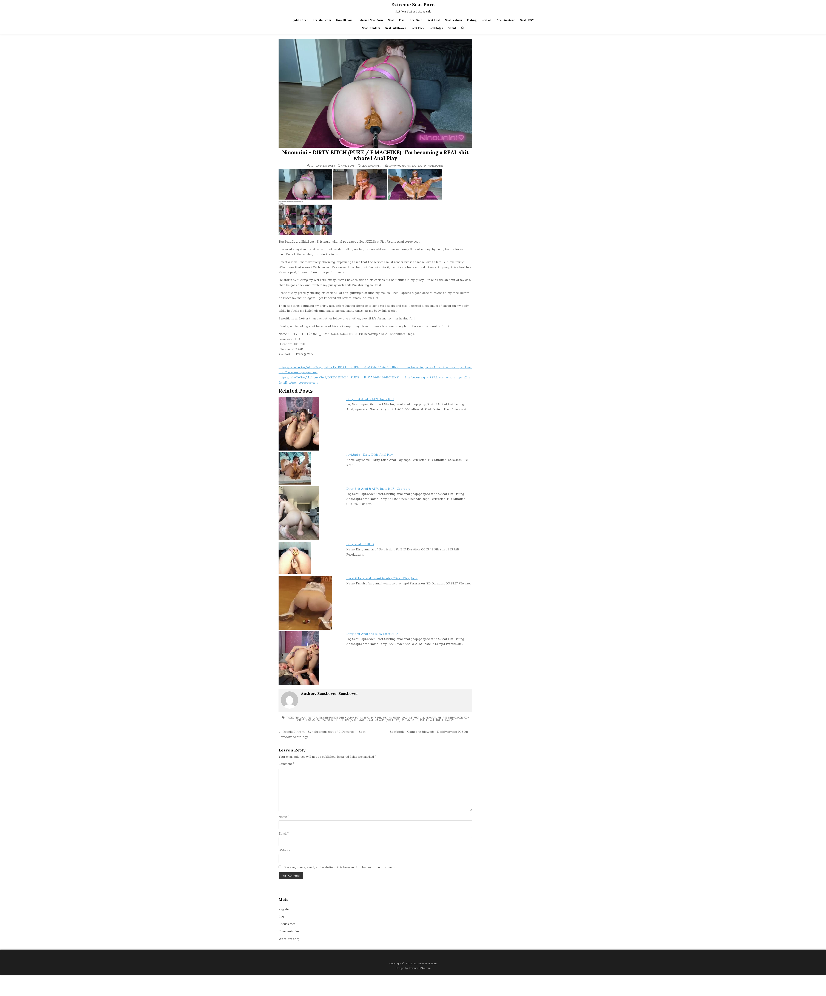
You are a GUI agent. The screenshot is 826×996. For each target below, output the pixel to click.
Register (284, 909)
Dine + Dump (346, 717)
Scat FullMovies (395, 28)
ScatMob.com (322, 20)
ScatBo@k (436, 28)
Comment (286, 764)
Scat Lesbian (453, 20)
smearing (380, 720)
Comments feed (289, 931)
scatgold (327, 720)
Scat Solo (416, 20)
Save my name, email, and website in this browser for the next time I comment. (340, 867)
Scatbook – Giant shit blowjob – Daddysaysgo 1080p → (431, 731)
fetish (397, 717)
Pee (439, 717)
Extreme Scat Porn (413, 5)
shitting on (358, 720)
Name (284, 817)
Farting (387, 717)
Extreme (376, 717)
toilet (414, 720)
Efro (366, 717)
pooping (310, 720)
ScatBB (439, 165)
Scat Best (433, 20)
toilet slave (427, 720)
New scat (430, 717)
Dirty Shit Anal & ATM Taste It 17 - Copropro (378, 488)
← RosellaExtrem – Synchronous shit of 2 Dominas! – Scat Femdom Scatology (322, 734)
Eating (359, 717)
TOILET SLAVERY (445, 720)
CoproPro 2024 (397, 165)
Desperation (330, 717)
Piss (402, 20)
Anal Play (301, 717)
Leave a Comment (372, 165)
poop (459, 717)
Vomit (452, 28)
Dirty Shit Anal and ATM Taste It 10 (372, 633)
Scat (391, 20)
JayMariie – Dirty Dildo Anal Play (369, 454)
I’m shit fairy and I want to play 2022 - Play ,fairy (382, 578)
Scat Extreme (426, 165)
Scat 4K (487, 20)
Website (284, 850)
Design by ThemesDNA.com (413, 968)
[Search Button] (463, 28)
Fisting (471, 20)
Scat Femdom (371, 28)
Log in (283, 916)
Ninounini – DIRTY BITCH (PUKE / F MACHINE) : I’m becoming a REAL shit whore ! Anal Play (375, 155)
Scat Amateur (506, 20)
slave (370, 720)
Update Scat (300, 20)
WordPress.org (289, 938)
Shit (336, 720)
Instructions (416, 717)
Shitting (345, 720)
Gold (404, 717)
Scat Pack (417, 28)
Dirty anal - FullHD (360, 544)
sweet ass (393, 720)
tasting (405, 720)
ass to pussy (315, 717)
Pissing (452, 717)
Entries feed (287, 924)
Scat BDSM (527, 20)
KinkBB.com (344, 20)
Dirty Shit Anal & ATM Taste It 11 (370, 399)
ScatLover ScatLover (323, 165)
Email (283, 833)
